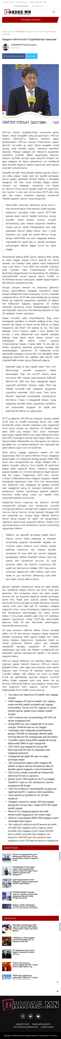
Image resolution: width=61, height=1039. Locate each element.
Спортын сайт (21, 2)
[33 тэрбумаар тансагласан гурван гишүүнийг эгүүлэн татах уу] (21, 958)
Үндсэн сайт (8, 2)
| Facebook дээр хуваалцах (14, 56)
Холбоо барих (47, 1027)
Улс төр (11, 31)
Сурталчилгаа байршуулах (25, 1027)
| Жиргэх (32, 56)
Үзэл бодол (19, 31)
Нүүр (4, 31)
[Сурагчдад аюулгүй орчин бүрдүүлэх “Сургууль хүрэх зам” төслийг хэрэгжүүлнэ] (21, 887)
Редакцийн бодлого (41, 1024)
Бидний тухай (22, 1024)
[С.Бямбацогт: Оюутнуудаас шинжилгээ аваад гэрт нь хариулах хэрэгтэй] (21, 945)
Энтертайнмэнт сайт (38, 2)
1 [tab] (57, 982)
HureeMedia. (52, 1035)
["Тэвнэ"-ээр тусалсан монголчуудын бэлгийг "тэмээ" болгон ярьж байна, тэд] (21, 970)
